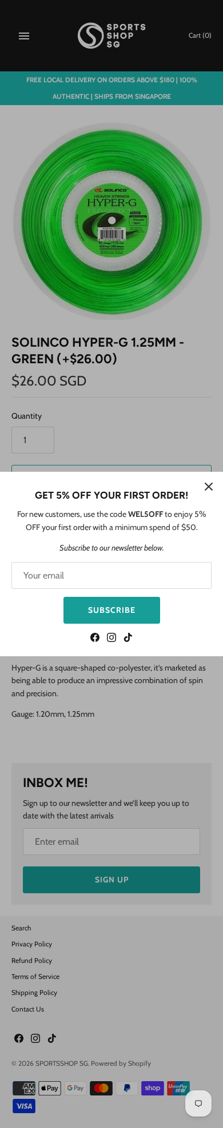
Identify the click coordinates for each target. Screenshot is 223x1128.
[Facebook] (94, 638)
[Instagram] (111, 638)
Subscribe (112, 610)
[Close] (208, 486)
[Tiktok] (128, 638)
